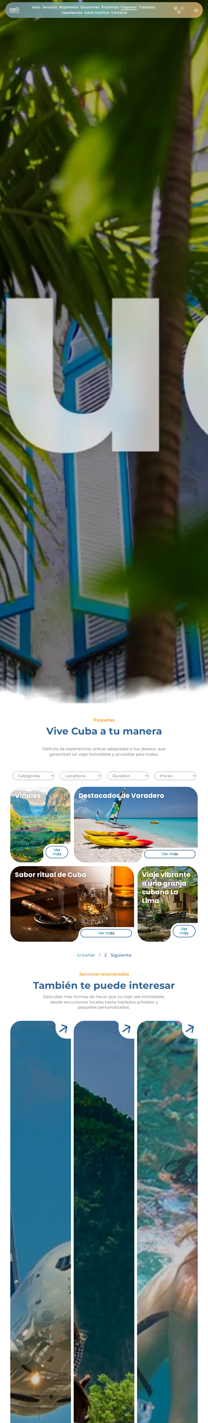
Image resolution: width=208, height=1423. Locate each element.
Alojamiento (69, 7)
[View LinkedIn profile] (179, 12)
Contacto (119, 13)
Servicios (50, 7)
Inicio (36, 7)
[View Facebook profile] (175, 8)
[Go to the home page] (14, 10)
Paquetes (129, 7)
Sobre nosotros (96, 13)
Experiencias (72, 13)
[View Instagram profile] (182, 8)
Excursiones (90, 7)
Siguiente (121, 955)
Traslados (147, 7)
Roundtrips (110, 7)
